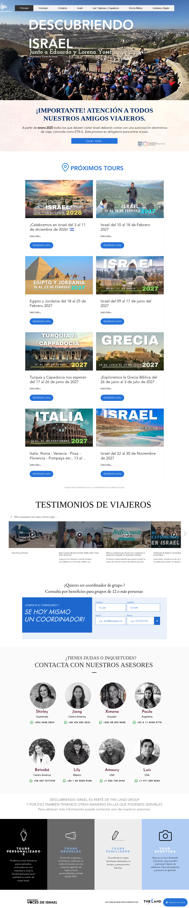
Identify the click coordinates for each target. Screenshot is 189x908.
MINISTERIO (32, 900)
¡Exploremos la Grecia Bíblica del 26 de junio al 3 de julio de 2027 (129, 379)
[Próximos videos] (185, 534)
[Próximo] (172, 59)
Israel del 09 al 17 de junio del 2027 (126, 303)
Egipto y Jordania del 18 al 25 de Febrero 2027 (58, 303)
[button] (34, 517)
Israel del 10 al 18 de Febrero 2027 (125, 227)
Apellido (130, 602)
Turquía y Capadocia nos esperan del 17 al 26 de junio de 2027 (58, 379)
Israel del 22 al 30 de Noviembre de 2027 (128, 455)
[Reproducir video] (32, 535)
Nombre (99, 602)
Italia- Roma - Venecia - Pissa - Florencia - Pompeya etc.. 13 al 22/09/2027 (56, 455)
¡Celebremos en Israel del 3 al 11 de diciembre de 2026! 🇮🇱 (57, 227)
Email (98, 615)
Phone (129, 615)
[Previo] (16, 59)
